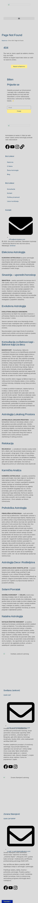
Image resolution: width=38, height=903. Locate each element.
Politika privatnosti (13, 197)
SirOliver (13, 246)
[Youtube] (12, 147)
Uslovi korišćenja (12, 201)
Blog (8, 174)
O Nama (9, 166)
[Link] (22, 147)
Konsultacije (11, 189)
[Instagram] (17, 147)
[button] (19, 18)
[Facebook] (7, 147)
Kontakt (9, 193)
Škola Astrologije (12, 170)
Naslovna (4, 40)
